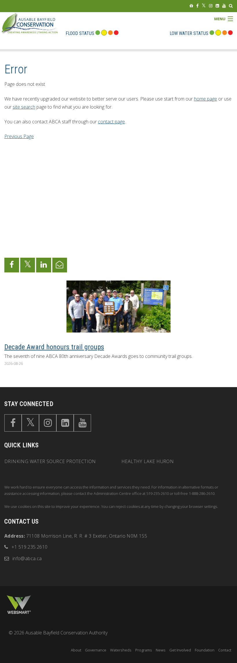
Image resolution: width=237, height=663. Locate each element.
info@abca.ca (27, 558)
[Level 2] (224, 33)
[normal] (212, 33)
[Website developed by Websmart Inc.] (18, 604)
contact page (111, 121)
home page (205, 99)
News (161, 650)
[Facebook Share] (11, 265)
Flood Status (80, 33)
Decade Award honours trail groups (54, 347)
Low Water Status (189, 33)
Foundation (204, 650)
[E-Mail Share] (59, 265)
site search (24, 107)
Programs (143, 650)
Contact (224, 650)
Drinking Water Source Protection (50, 461)
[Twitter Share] (27, 265)
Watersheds (121, 650)
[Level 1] (218, 33)
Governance (95, 650)
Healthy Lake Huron (147, 461)
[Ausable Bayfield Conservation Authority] (38, 28)
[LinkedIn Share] (43, 265)
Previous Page (19, 136)
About (76, 650)
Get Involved (180, 650)
